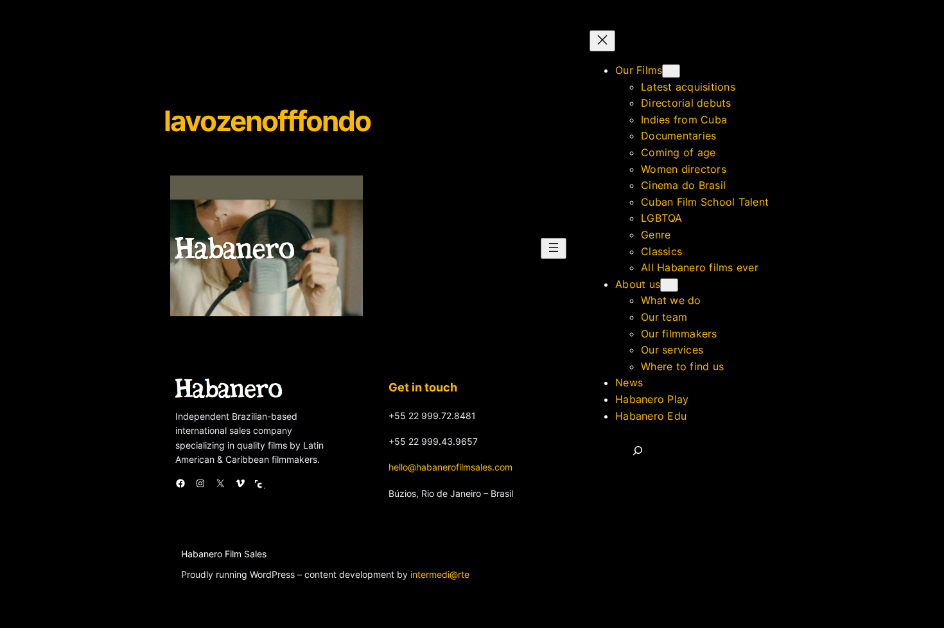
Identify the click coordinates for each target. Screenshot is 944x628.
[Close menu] (602, 40)
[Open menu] (553, 248)
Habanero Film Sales (224, 553)
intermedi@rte (439, 574)
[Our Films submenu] (671, 71)
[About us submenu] (669, 285)
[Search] (637, 450)
